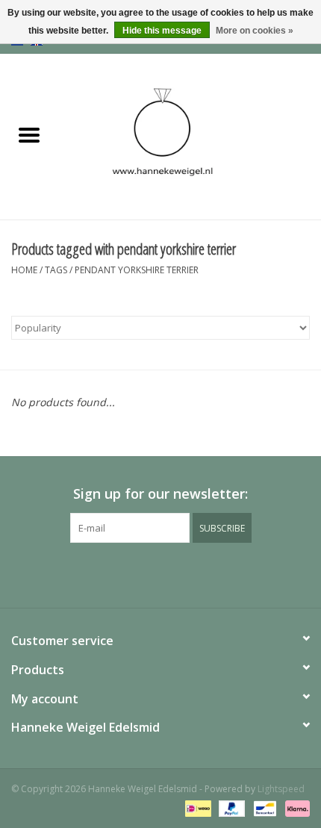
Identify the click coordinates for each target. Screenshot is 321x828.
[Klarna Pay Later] (295, 807)
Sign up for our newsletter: (160, 494)
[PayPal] (230, 807)
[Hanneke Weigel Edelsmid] (189, 135)
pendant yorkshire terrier (137, 270)
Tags (56, 270)
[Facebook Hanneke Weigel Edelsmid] (134, 573)
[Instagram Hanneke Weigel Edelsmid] (187, 573)
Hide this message (162, 30)
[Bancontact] (263, 807)
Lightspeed (281, 788)
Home (24, 270)
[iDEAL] (196, 807)
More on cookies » (254, 30)
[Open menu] (29, 134)
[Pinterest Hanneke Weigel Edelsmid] (160, 573)
